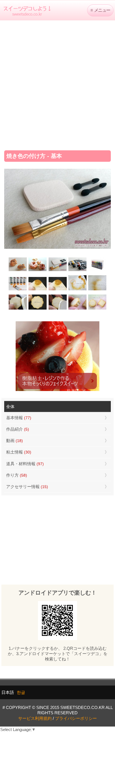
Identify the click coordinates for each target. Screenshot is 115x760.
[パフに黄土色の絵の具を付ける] (57, 289)
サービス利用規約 (35, 718)
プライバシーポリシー (76, 718)
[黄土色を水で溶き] (37, 289)
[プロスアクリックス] (97, 270)
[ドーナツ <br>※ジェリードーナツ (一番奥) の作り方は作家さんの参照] (37, 270)
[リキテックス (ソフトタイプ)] (18, 289)
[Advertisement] (57, 83)
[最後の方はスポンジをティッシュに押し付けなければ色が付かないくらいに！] (97, 289)
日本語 (7, 692)
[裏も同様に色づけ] (37, 309)
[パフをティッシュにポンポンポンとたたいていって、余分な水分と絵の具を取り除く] (77, 289)
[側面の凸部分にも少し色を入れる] (77, 309)
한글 (21, 692)
